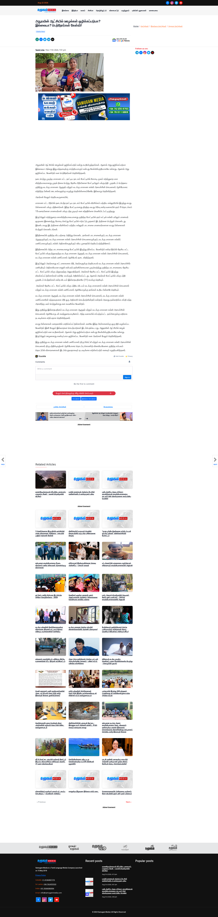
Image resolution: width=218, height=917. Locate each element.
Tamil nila (39, 50)
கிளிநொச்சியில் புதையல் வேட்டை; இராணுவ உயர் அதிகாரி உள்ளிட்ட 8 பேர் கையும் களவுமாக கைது (83, 725)
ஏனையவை (153, 10)
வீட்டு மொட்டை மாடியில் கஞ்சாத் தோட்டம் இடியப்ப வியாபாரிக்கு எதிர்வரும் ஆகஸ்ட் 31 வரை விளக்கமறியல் (50, 761)
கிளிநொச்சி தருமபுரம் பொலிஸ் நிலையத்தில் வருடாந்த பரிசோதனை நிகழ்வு (82, 533)
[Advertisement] (84, 143)
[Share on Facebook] (41, 39)
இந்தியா (75, 10)
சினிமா (90, 10)
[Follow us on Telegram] (137, 52)
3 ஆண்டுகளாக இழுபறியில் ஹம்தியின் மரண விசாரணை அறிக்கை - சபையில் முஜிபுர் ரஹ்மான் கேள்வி (50, 533)
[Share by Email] (52, 39)
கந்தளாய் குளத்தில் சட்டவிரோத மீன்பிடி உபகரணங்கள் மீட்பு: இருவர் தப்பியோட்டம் (50, 660)
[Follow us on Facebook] (141, 52)
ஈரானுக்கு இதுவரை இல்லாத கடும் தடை (84, 791)
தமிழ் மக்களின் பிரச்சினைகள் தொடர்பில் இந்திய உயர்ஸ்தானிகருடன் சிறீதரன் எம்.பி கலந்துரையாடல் (83, 693)
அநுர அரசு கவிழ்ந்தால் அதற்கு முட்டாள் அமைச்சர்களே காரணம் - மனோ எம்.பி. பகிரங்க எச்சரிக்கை (83, 661)
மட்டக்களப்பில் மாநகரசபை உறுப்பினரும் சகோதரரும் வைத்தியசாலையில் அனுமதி (117, 564)
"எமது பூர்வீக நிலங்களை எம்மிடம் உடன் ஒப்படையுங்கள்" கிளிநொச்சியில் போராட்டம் (116, 533)
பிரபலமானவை (108, 407)
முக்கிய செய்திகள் (59, 407)
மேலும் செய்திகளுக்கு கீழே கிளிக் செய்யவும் (74, 393)
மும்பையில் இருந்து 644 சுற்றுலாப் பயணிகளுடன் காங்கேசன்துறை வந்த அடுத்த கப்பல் (116, 693)
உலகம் (83, 10)
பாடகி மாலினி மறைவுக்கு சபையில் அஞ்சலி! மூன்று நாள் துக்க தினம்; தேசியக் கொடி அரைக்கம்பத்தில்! (115, 761)
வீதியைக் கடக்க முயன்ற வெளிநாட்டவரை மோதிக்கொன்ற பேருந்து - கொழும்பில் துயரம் (117, 661)
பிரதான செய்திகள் (175, 26)
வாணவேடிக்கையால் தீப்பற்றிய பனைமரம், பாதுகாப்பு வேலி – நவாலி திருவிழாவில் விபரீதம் (50, 494)
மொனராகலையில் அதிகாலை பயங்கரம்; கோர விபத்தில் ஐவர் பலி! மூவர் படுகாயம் (117, 792)
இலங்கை (65, 10)
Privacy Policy (40, 875)
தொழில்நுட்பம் (101, 10)
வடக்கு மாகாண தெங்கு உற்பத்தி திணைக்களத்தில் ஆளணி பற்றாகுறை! (83, 628)
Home (136, 26)
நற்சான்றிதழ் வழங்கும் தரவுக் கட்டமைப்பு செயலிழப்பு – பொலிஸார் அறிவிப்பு (50, 792)
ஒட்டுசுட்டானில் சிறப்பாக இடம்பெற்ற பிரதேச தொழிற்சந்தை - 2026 (48, 596)
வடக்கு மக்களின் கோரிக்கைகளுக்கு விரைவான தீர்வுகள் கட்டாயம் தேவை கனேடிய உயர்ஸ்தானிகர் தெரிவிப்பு (49, 629)
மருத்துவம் (125, 10)
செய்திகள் (145, 26)
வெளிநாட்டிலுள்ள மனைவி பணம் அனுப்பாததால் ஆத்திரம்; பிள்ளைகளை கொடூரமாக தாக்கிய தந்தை (83, 597)
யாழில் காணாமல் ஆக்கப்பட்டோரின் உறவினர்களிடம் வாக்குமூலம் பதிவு (82, 493)
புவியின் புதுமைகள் (139, 10)
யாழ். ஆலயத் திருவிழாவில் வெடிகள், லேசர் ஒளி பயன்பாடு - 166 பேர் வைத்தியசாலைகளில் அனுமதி (115, 597)
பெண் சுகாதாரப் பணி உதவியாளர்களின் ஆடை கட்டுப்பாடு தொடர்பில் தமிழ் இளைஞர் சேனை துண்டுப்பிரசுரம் (50, 693)
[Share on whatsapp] (37, 39)
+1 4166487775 (48, 880)
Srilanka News (40, 31)
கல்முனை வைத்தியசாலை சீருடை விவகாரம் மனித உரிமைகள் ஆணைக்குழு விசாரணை (50, 565)
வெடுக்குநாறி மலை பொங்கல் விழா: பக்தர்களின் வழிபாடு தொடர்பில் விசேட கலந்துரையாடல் (49, 725)
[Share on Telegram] (48, 39)
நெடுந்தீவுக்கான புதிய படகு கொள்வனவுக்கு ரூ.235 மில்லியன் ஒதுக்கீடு (81, 761)
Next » (128, 802)
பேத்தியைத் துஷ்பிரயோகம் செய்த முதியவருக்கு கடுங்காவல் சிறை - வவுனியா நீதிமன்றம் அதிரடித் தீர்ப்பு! (115, 629)
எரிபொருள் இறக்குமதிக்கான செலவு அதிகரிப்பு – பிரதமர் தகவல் (82, 564)
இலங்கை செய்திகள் (158, 26)
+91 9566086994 (47, 888)
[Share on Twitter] (45, 39)
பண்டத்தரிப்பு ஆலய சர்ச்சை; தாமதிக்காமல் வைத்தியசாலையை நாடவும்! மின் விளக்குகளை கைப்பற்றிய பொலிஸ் (116, 495)
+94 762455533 (49, 884)
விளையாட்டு (114, 10)
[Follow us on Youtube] (152, 52)
